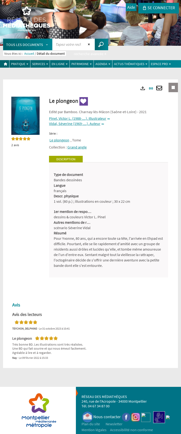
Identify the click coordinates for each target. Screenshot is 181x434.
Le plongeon (59, 140)
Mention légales (94, 429)
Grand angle (77, 147)
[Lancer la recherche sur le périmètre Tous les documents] (101, 44)
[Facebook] (126, 416)
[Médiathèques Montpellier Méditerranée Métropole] (26, 19)
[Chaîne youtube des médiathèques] (145, 416)
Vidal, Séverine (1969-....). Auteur (74, 123)
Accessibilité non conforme (131, 429)
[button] (25, 115)
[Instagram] (135, 416)
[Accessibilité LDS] (159, 416)
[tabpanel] (108, 220)
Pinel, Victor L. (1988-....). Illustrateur (77, 118)
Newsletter (114, 424)
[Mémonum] (168, 416)
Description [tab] (65, 159)
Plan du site (91, 424)
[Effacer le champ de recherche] (89, 44)
